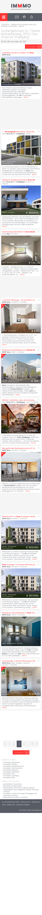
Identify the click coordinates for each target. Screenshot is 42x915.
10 (32, 743)
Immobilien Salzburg (10, 770)
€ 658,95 (34, 693)
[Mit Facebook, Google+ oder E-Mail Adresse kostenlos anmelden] (31, 17)
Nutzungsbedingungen (10, 802)
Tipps (4, 805)
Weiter (39, 71)
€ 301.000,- (33, 595)
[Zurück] (5, 744)
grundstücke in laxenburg (12, 784)
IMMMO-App (11, 805)
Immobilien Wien (9, 777)
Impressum (36, 802)
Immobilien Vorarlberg (11, 776)
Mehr (26, 97)
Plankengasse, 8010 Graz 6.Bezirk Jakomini (19, 788)
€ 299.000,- (33, 431)
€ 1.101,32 (34, 262)
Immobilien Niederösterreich (13, 766)
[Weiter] (37, 744)
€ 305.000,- (33, 547)
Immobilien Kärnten (10, 764)
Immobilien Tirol (9, 774)
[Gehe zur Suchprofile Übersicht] (17, 17)
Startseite (5, 24)
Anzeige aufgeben (22, 805)
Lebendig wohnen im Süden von (18, 53)
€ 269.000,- (33, 212)
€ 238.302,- (33, 479)
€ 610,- (36, 330)
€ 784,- (35, 381)
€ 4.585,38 (33, 162)
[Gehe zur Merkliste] (24, 17)
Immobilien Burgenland (11, 762)
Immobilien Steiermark (11, 772)
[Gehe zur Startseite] (21, 9)
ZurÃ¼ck (3, 71)
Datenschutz (25, 802)
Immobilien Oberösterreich (13, 768)
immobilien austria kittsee (12, 786)
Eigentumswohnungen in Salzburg (15, 797)
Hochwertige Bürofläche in (20, 232)
